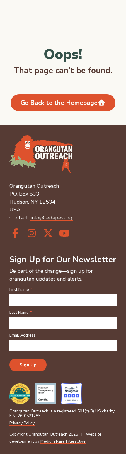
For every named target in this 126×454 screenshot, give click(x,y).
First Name (20, 290)
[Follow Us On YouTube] (64, 233)
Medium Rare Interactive (63, 441)
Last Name (20, 312)
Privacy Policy (22, 423)
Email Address (24, 335)
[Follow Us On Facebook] (15, 233)
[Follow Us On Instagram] (32, 233)
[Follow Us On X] (48, 233)
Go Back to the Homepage (59, 103)
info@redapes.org (51, 217)
